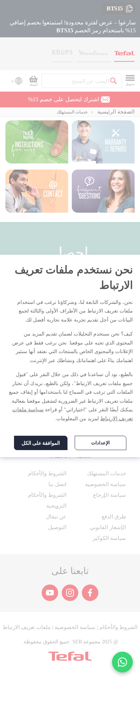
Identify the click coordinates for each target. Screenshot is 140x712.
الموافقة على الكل (41, 443)
